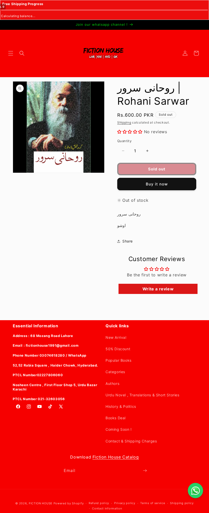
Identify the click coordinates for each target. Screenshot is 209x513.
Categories (115, 372)
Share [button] (127, 241)
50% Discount (118, 349)
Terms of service (152, 503)
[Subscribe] (144, 470)
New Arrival (116, 337)
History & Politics (121, 406)
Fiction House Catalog (116, 457)
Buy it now (157, 184)
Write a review (158, 288)
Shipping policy (182, 503)
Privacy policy (124, 503)
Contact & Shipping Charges (131, 441)
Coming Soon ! (119, 429)
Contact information (107, 508)
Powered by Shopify (69, 503)
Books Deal (116, 418)
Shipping (124, 122)
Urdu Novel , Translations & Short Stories (142, 395)
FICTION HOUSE (41, 503)
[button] (10, 53)
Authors (112, 383)
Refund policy (99, 503)
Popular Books (119, 360)
